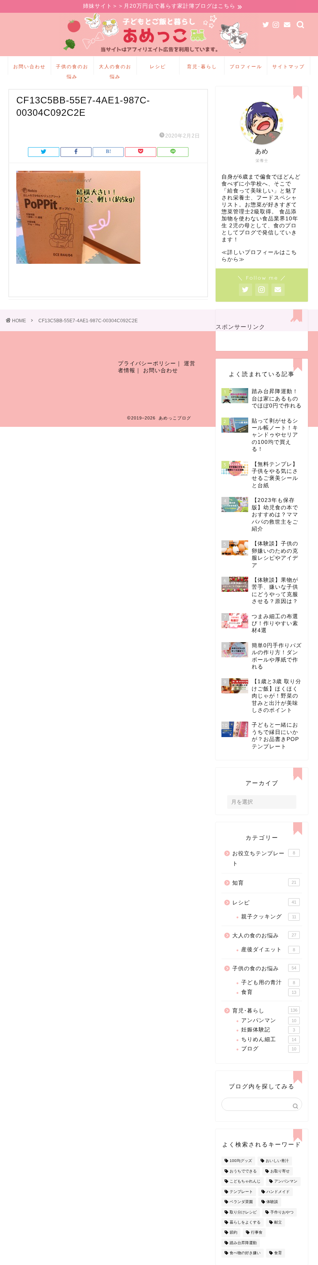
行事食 (257, 1233)
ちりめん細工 (268, 1039)
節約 (233, 1233)
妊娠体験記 (268, 1030)
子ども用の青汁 (268, 982)
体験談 (272, 1202)
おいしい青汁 (277, 1161)
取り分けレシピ (243, 1212)
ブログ (268, 1049)
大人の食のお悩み (115, 69)
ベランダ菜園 (241, 1202)
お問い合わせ (29, 66)
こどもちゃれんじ (245, 1181)
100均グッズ (241, 1161)
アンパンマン (268, 1020)
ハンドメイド (278, 1191)
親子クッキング (268, 917)
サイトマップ (288, 66)
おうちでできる (243, 1171)
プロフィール (246, 66)
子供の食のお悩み (72, 69)
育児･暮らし (202, 66)
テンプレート (241, 1191)
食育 (268, 992)
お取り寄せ (280, 1171)
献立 (278, 1222)
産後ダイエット (268, 949)
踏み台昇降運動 (243, 1243)
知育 (264, 883)
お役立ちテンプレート (263, 858)
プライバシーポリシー (147, 363)
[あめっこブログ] (159, 54)
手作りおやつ (282, 1212)
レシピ (158, 66)
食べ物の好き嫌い (245, 1253)
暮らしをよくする (245, 1222)
